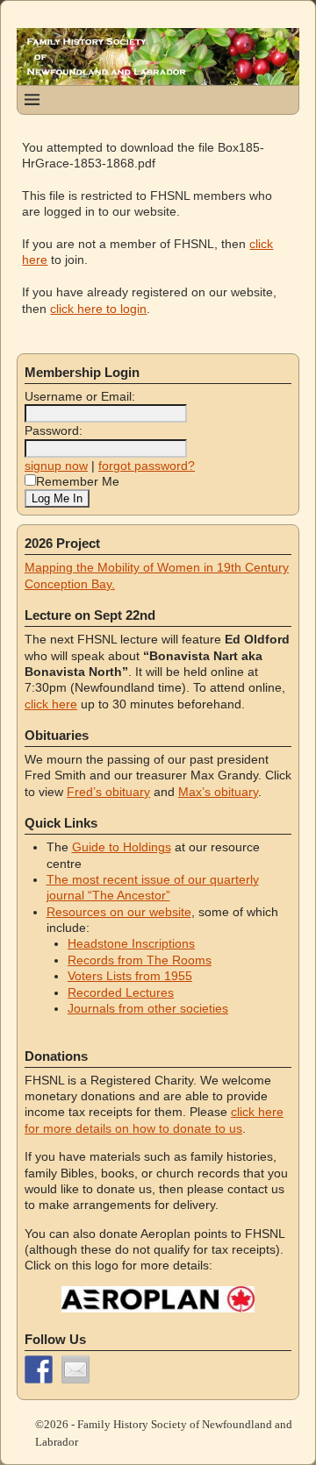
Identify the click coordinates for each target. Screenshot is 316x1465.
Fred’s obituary (108, 792)
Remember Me (77, 481)
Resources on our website (119, 912)
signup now (56, 466)
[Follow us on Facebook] (39, 1369)
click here (51, 704)
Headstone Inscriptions (131, 943)
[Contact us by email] (75, 1369)
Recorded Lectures (121, 992)
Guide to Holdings (121, 847)
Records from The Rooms (140, 960)
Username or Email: (80, 396)
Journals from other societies (148, 1008)
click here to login (98, 309)
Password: (54, 430)
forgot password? (146, 466)
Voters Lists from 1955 (130, 976)
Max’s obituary (218, 792)
